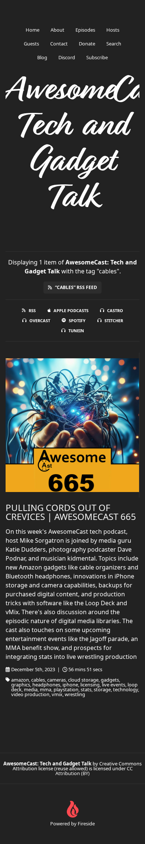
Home (32, 29)
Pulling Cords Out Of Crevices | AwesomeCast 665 (71, 512)
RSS (32, 310)
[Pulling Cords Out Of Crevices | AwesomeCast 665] (72, 425)
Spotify (77, 320)
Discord (66, 57)
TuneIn (76, 330)
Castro (115, 310)
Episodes (85, 29)
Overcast (39, 320)
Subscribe (97, 57)
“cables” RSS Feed (76, 287)
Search (113, 43)
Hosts (112, 29)
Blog (42, 57)
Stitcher (113, 320)
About (57, 29)
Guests (31, 43)
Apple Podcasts (71, 310)
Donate (87, 43)
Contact (59, 43)
